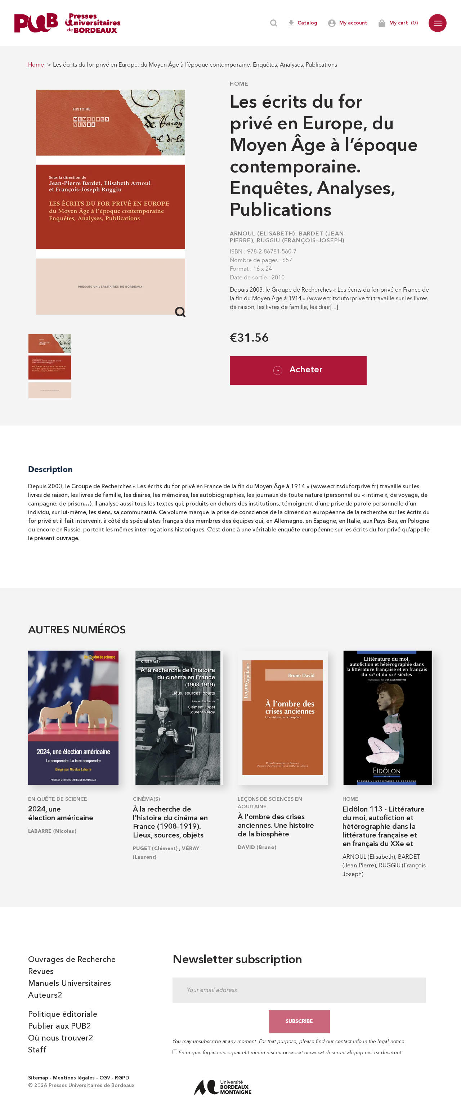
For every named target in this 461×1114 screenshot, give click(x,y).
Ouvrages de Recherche (72, 960)
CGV (104, 1078)
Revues (41, 972)
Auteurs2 (45, 996)
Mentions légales (74, 1078)
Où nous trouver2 (60, 1038)
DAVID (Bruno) (257, 847)
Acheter (306, 370)
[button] (438, 23)
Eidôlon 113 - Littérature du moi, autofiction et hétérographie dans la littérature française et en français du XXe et (384, 827)
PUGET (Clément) (155, 848)
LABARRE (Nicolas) (52, 831)
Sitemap (38, 1078)
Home (239, 84)
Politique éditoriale (62, 1015)
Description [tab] (50, 469)
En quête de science (57, 799)
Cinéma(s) (146, 799)
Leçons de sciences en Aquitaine (270, 803)
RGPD (122, 1078)
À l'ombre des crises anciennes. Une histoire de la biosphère (276, 826)
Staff (37, 1050)
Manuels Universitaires (69, 984)
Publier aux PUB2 (59, 1026)
